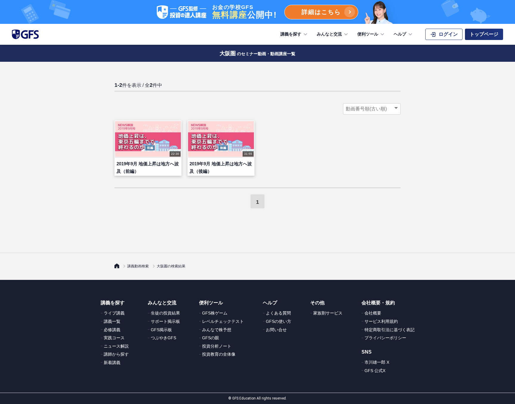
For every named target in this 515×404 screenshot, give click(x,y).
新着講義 (112, 362)
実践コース (114, 337)
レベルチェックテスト (223, 321)
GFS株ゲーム (214, 313)
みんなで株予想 (216, 329)
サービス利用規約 (381, 321)
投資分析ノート (216, 346)
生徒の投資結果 (165, 313)
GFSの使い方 (278, 321)
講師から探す (116, 354)
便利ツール (367, 34)
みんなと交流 (329, 34)
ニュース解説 (116, 346)
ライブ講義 (114, 313)
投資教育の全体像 (218, 354)
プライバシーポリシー (385, 337)
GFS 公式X (374, 370)
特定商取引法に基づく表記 (389, 329)
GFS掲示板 (161, 329)
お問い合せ (276, 329)
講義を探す (290, 34)
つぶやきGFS (163, 337)
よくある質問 (278, 313)
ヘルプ (400, 34)
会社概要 (372, 313)
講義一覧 (112, 321)
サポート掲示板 (165, 321)
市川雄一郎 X (376, 362)
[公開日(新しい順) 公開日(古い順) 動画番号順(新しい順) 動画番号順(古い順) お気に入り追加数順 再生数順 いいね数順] (372, 109)
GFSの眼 (210, 337)
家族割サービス (327, 313)
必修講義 (112, 329)
